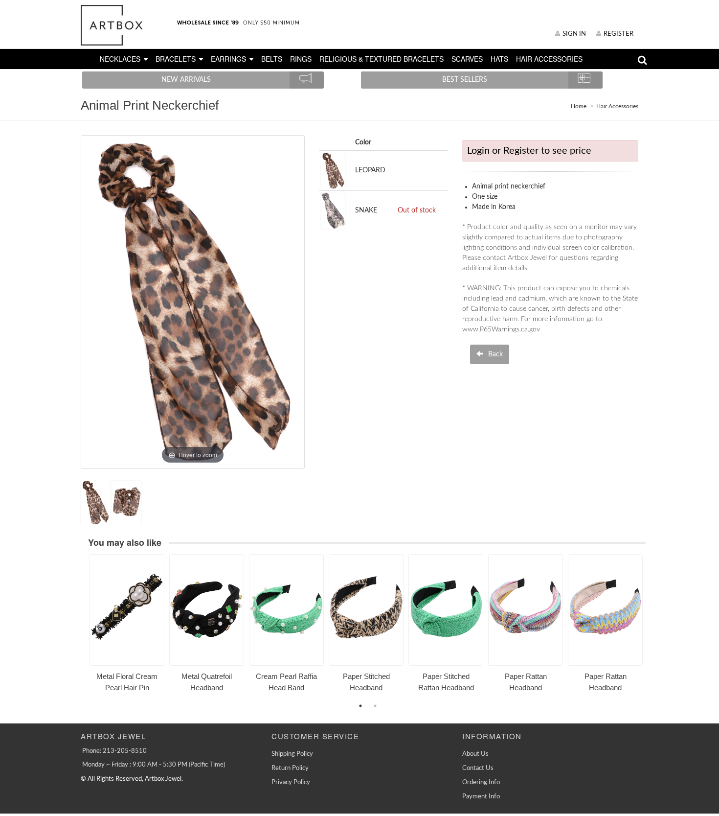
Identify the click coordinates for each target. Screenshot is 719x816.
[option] (127, 626)
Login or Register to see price (529, 151)
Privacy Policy (290, 782)
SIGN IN (574, 34)
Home (578, 106)
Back (494, 354)
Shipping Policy (292, 754)
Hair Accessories (617, 106)
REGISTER (618, 34)
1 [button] (360, 706)
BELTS (271, 59)
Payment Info (481, 796)
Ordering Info (481, 782)
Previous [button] (82, 628)
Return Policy (290, 768)
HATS (499, 59)
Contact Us (478, 768)
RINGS (301, 59)
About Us (475, 754)
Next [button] (653, 628)
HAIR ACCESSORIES (549, 59)
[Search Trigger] (642, 62)
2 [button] (375, 706)
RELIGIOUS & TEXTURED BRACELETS (381, 59)
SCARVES (467, 59)
